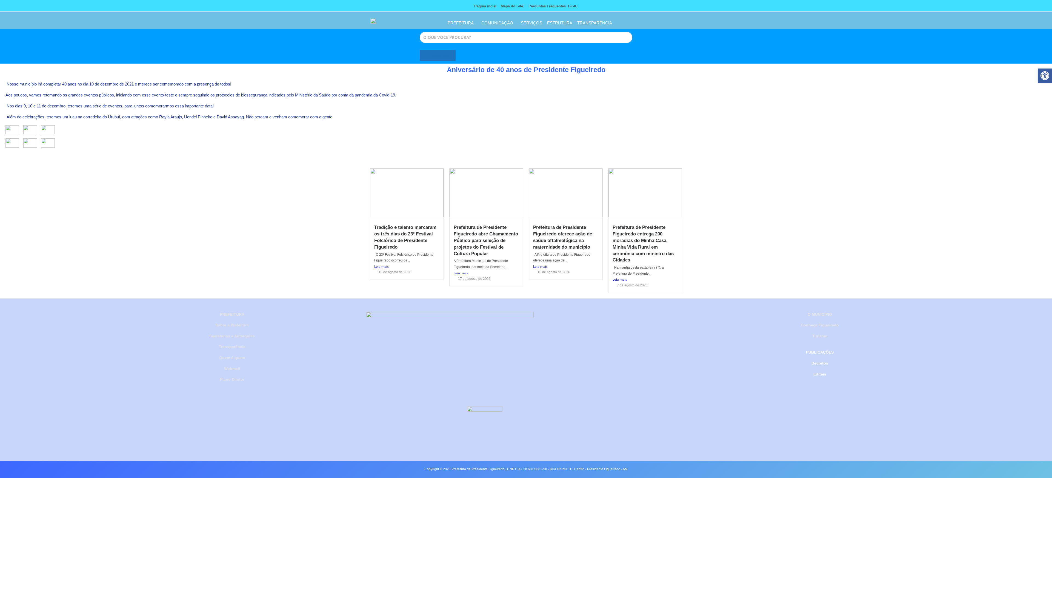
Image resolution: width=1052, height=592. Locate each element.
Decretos (819, 363)
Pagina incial (485, 6)
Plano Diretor (232, 379)
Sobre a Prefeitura (232, 325)
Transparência (232, 347)
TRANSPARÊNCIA (594, 23)
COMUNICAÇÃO (497, 23)
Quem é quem (232, 357)
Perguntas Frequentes (545, 6)
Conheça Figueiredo (820, 325)
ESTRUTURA (559, 23)
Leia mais (381, 266)
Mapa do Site (512, 6)
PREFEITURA (461, 23)
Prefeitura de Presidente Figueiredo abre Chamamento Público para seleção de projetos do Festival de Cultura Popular (486, 240)
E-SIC (573, 6)
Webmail (232, 368)
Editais (819, 374)
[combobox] (526, 37)
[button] (1045, 76)
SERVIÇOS (531, 23)
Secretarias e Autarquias (232, 336)
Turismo (819, 336)
